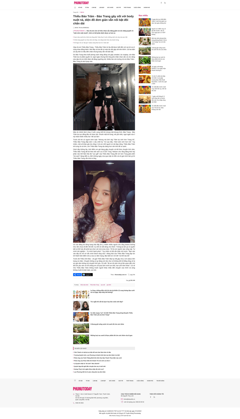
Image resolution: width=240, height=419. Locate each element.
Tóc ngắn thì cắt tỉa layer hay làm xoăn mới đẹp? (106, 302)
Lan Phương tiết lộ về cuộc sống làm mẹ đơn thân (89, 372)
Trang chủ (75, 12)
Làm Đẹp (101, 7)
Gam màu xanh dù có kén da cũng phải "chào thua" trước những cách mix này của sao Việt (100, 37)
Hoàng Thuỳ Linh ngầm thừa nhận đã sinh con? (89, 369)
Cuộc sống (137, 7)
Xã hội (80, 7)
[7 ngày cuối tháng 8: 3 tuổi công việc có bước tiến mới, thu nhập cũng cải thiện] (145, 99)
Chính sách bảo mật (126, 415)
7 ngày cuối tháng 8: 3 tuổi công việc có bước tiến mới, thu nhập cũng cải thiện (158, 99)
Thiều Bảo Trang (94, 284)
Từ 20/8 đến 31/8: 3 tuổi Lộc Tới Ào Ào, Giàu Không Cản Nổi (159, 107)
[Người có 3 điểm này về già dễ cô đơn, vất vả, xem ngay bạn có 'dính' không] (145, 32)
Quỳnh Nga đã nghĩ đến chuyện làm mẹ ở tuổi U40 (89, 366)
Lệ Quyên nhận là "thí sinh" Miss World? (86, 363)
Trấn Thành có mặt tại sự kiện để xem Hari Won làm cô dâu (92, 352)
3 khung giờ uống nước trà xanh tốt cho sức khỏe (107, 324)
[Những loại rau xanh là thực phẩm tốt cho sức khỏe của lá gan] (81, 339)
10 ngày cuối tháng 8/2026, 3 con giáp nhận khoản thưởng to (159, 68)
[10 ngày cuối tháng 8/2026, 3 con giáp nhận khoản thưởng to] (145, 70)
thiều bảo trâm (84, 284)
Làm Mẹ (94, 7)
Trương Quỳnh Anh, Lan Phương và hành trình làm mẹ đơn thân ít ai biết (97, 355)
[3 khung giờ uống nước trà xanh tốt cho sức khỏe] (81, 328)
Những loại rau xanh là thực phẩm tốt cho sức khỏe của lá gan (111, 335)
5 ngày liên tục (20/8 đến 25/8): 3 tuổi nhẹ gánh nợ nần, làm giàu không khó (159, 21)
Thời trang (127, 7)
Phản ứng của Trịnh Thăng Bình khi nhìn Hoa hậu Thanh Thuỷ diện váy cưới (98, 358)
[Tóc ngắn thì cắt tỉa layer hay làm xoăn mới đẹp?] (81, 305)
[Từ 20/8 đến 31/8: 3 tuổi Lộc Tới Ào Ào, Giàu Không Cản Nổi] (145, 109)
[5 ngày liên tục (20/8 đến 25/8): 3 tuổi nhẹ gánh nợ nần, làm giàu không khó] (145, 22)
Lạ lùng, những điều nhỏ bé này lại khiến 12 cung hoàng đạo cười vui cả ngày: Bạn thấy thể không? (112, 291)
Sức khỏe (110, 7)
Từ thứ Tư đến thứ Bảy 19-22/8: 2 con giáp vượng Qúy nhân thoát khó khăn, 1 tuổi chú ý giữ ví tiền (159, 79)
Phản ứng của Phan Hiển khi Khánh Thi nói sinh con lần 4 (92, 360)
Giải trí (118, 7)
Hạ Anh (133, 280)
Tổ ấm (87, 7)
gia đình (109, 284)
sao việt (103, 284)
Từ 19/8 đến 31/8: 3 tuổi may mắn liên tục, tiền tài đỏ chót (159, 88)
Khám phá (147, 7)
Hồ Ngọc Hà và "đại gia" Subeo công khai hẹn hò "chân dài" (91, 42)
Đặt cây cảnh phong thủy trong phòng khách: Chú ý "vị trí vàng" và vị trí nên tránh (159, 41)
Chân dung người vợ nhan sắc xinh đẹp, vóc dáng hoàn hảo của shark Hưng (96, 40)
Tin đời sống (160, 380)
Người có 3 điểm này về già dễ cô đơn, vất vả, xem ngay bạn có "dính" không (159, 31)
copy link (132, 274)
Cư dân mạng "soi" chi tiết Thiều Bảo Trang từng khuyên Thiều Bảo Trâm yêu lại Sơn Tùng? (111, 314)
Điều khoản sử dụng (114, 415)
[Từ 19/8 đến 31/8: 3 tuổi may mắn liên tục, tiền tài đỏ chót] (145, 90)
